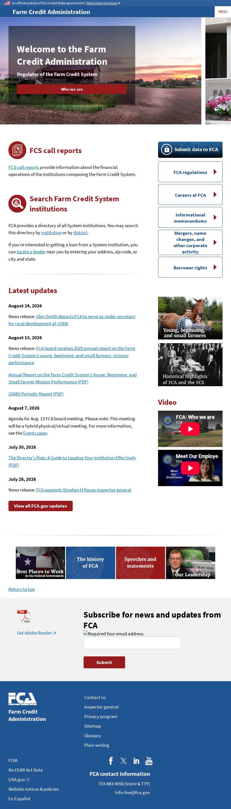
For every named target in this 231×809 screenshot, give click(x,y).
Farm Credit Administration (51, 12)
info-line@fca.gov (132, 792)
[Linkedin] (136, 761)
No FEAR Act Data (25, 770)
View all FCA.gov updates (40, 506)
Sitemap (92, 726)
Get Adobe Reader (34, 633)
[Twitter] (123, 761)
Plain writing (96, 745)
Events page (35, 433)
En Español (19, 798)
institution (51, 232)
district (80, 232)
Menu (222, 11)
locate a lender (31, 252)
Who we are (72, 89)
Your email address (124, 634)
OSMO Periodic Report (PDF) (36, 394)
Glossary (92, 735)
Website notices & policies (33, 789)
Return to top (21, 589)
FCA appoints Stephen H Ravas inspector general (83, 490)
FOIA (12, 760)
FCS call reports (23, 167)
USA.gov (16, 779)
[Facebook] (111, 761)
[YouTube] (149, 761)
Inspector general (101, 707)
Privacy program (100, 716)
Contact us (95, 697)
